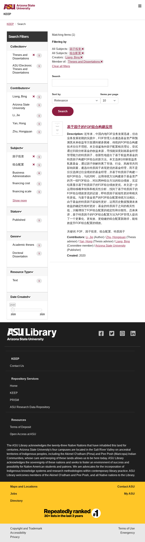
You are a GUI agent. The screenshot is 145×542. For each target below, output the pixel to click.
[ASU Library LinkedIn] (133, 333)
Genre (14, 236)
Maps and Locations (23, 486)
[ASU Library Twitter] (111, 333)
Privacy (15, 536)
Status (14, 211)
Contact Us (17, 365)
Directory (16, 500)
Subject (15, 148)
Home (14, 385)
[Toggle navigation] (139, 6)
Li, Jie (89, 237)
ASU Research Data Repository (30, 407)
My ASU (129, 493)
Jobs (13, 493)
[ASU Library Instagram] (122, 333)
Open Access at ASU (23, 434)
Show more (20, 200)
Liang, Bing (122, 241)
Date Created (19, 297)
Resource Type (20, 272)
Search (56, 76)
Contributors (19, 88)
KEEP (7, 14)
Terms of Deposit (20, 427)
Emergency (127, 532)
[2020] (12, 309)
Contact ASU (126, 486)
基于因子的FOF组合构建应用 (89, 127)
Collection (17, 46)
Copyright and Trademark (26, 528)
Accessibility (18, 532)
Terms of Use (126, 528)
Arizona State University (110, 245)
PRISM (14, 399)
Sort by (56, 94)
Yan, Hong (85, 241)
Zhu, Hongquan (116, 237)
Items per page (109, 94)
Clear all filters (61, 66)
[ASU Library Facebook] (101, 333)
